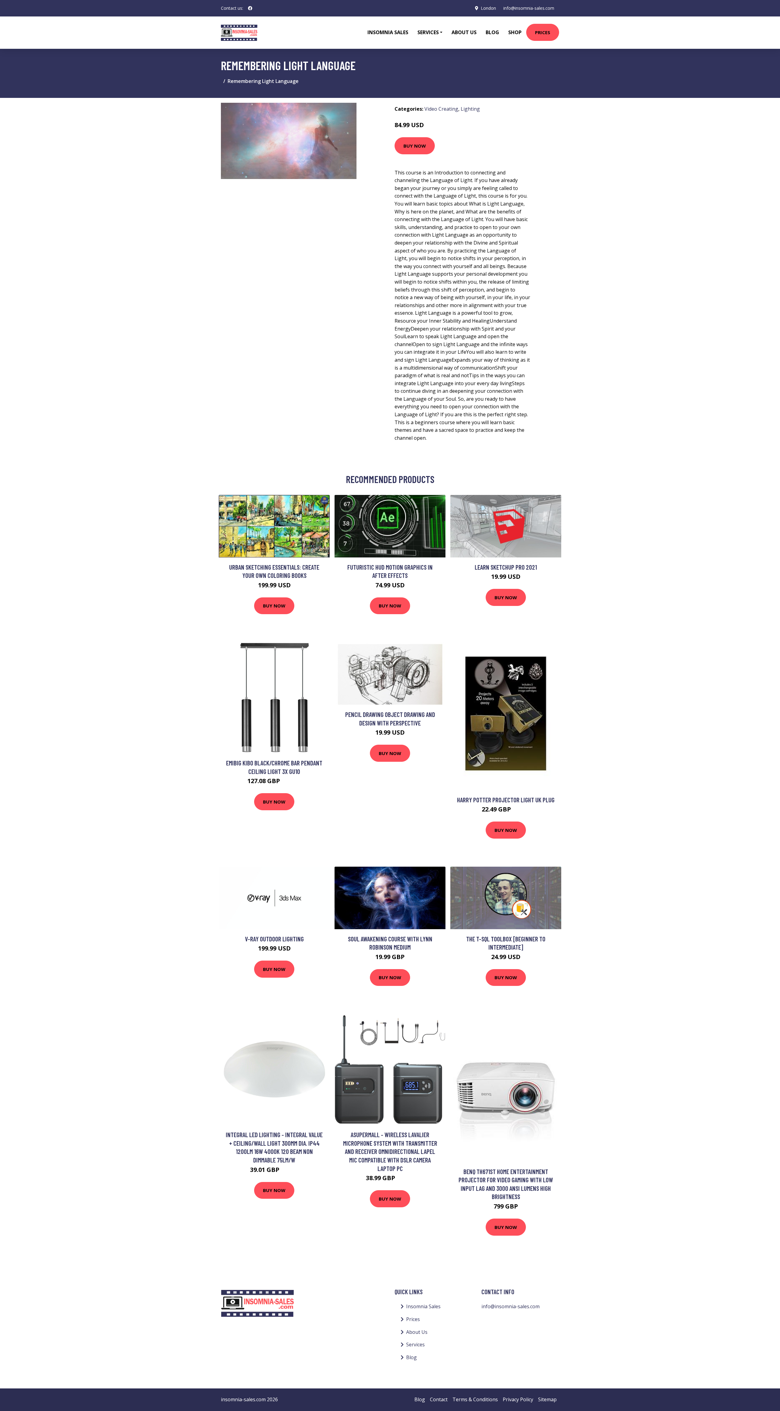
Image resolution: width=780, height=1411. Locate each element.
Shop (515, 32)
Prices (542, 32)
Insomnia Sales (387, 32)
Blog (492, 32)
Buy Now (414, 146)
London (488, 8)
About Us (464, 32)
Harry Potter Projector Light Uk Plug (506, 800)
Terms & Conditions (475, 1399)
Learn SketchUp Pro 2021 (506, 567)
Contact (439, 1399)
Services (415, 1344)
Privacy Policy (518, 1399)
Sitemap (547, 1399)
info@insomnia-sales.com (528, 8)
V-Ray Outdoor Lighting (274, 939)
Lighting (470, 109)
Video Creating (441, 109)
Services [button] (428, 32)
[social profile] (250, 8)
